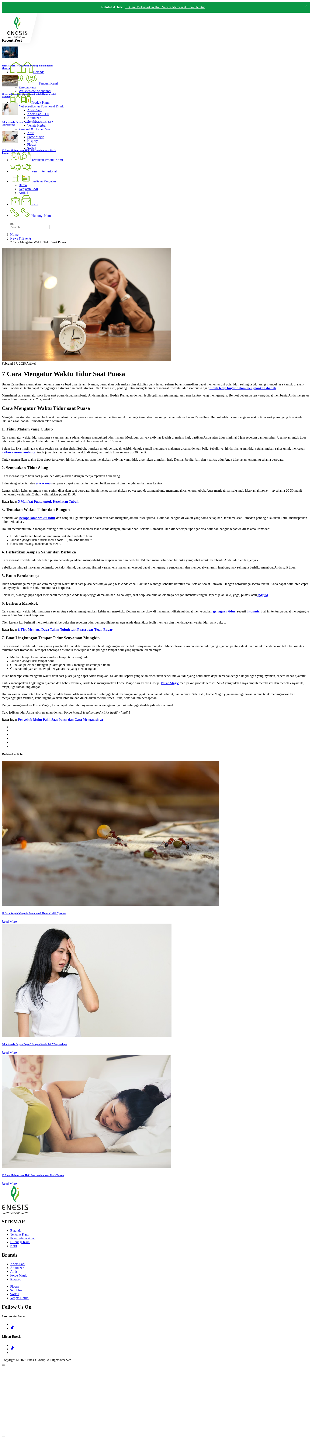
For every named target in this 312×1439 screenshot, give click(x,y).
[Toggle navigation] (12, 224)
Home (14, 234)
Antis (13, 1271)
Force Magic (18, 1275)
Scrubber (16, 1290)
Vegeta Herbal (19, 1298)
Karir (13, 1246)
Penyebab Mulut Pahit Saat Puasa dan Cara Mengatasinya (60, 719)
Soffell (14, 1294)
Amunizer (17, 1268)
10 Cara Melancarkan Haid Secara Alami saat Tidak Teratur (165, 7)
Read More (9, 921)
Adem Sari (17, 1264)
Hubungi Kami (20, 1242)
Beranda (15, 1230)
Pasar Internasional (22, 1238)
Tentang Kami (19, 1234)
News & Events (20, 238)
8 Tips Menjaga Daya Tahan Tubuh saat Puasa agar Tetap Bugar (65, 629)
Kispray (15, 1279)
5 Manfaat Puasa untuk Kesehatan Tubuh (48, 501)
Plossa (14, 1286)
